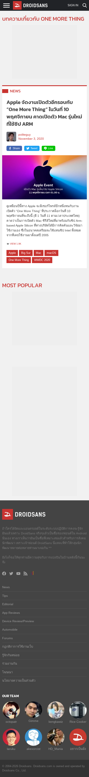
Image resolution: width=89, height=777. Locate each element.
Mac (38, 252)
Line (50, 148)
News (15, 91)
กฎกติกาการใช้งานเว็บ (17, 646)
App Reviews (11, 612)
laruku (11, 749)
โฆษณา (7, 672)
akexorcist (33, 749)
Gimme (33, 721)
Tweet (33, 148)
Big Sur (25, 252)
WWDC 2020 (42, 260)
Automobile (9, 629)
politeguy (24, 134)
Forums (7, 638)
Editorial (7, 604)
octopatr (11, 721)
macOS (51, 252)
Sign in (73, 5)
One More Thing (19, 260)
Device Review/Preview (18, 621)
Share (16, 148)
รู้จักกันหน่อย (10, 655)
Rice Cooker (78, 721)
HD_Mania (55, 749)
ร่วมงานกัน (9, 663)
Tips (5, 595)
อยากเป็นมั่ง (78, 749)
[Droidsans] (30, 5)
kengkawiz (56, 721)
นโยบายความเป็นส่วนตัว (18, 680)
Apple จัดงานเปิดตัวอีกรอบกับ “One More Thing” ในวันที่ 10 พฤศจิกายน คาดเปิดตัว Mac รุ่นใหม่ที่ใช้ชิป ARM (44, 113)
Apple (12, 252)
